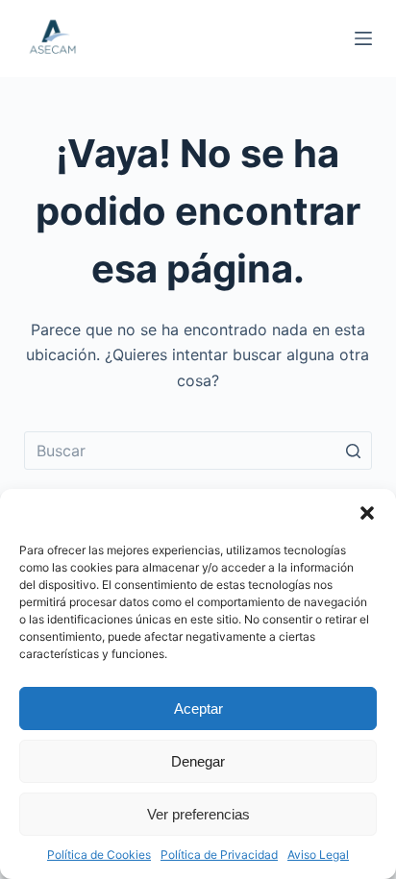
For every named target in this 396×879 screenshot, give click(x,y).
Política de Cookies (99, 854)
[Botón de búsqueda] (353, 450)
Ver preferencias (198, 814)
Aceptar (198, 708)
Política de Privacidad (219, 854)
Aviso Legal (318, 854)
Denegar (198, 761)
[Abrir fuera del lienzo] (363, 38)
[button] (367, 513)
